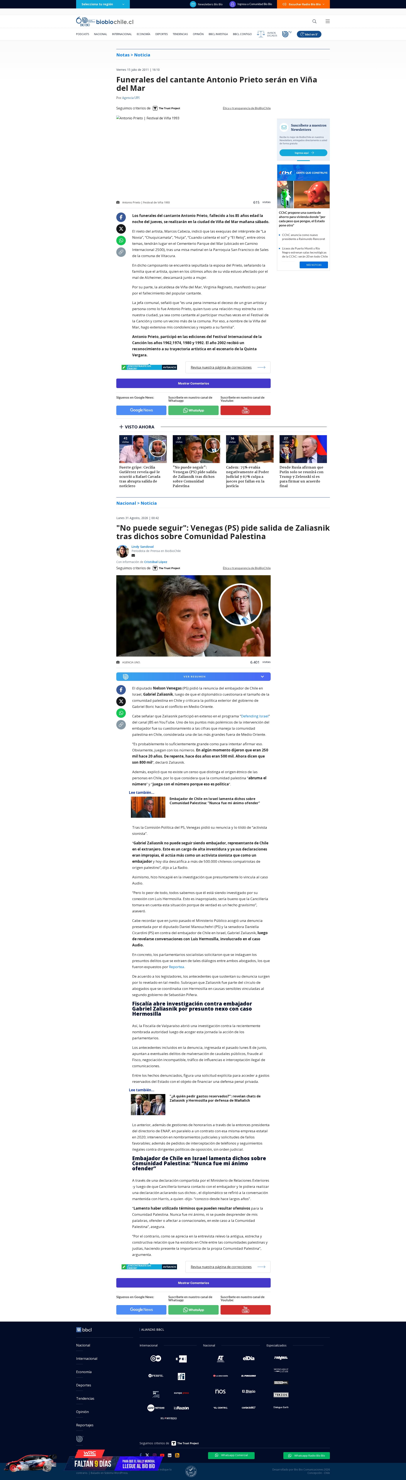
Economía (143, 34)
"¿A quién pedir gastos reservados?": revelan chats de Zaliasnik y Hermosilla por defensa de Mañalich (215, 1098)
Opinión (198, 34)
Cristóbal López (155, 562)
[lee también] (149, 807)
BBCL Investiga (218, 34)
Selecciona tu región (97, 4)
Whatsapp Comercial (234, 1455)
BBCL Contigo (242, 34)
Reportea (176, 966)
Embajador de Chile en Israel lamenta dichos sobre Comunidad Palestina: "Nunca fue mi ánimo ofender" (215, 801)
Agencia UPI (131, 98)
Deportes (161, 34)
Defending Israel (255, 716)
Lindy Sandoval (143, 547)
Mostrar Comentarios (193, 383)
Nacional (100, 34)
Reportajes (84, 1425)
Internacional (122, 34)
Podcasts (82, 34)
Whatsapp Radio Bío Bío (309, 1455)
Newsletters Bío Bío (210, 4)
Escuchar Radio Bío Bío (305, 4)
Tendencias (180, 34)
